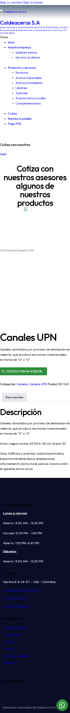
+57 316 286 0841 (15, 606)
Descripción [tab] (14, 397)
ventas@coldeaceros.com (21, 590)
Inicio (3, 250)
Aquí (3, 154)
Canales (12, 250)
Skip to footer (33, 2)
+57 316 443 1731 (15, 598)
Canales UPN (38, 384)
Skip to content (11, 2)
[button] (62, 705)
